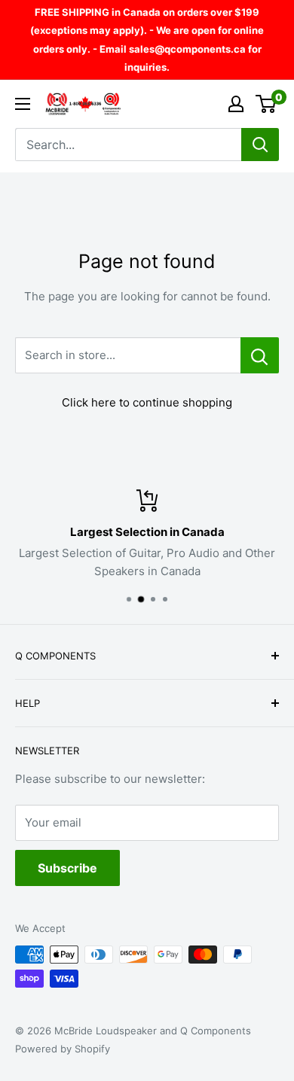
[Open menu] (22, 104)
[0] (266, 104)
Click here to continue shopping (147, 402)
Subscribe (67, 867)
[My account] (235, 104)
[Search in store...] (259, 355)
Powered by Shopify (62, 1049)
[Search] (260, 144)
